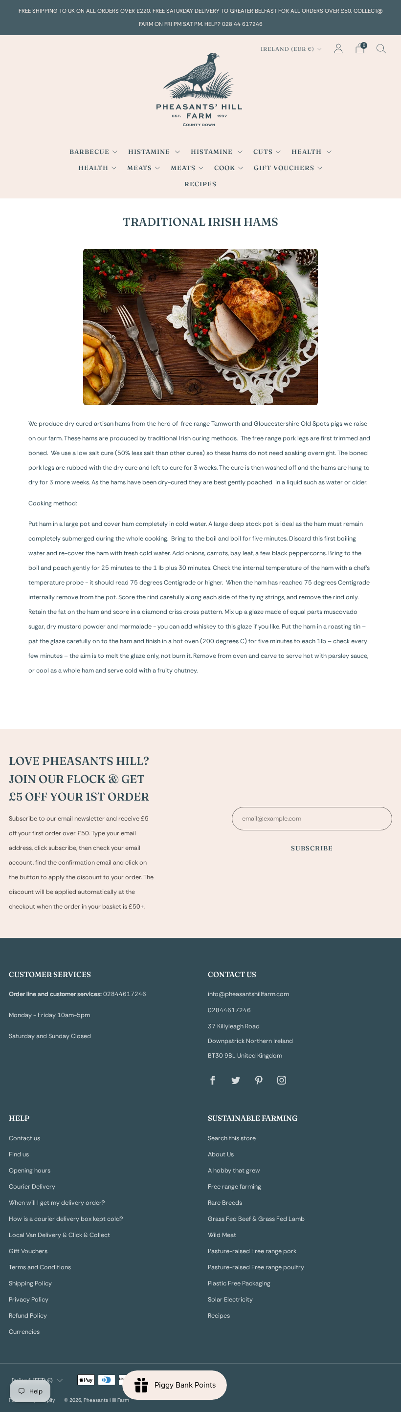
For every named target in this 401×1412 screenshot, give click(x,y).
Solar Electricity (230, 1299)
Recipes (200, 184)
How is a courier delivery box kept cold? (66, 1219)
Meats (139, 168)
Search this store (232, 1138)
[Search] (381, 48)
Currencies (24, 1332)
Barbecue (89, 151)
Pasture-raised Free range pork (252, 1251)
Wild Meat (222, 1235)
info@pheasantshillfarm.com (248, 994)
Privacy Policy (28, 1299)
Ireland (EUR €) (287, 48)
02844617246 (229, 1010)
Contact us (24, 1138)
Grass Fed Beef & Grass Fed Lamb (256, 1219)
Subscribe (312, 848)
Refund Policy (28, 1316)
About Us (221, 1154)
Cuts (263, 151)
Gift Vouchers (284, 168)
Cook (224, 168)
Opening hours (29, 1170)
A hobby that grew (234, 1170)
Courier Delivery (32, 1187)
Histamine (150, 151)
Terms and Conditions (40, 1267)
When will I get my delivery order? (57, 1203)
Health (307, 151)
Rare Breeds (225, 1203)
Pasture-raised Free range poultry (256, 1267)
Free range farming (234, 1187)
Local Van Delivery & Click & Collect (59, 1235)
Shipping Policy (30, 1283)
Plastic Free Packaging (239, 1283)
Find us (19, 1154)
